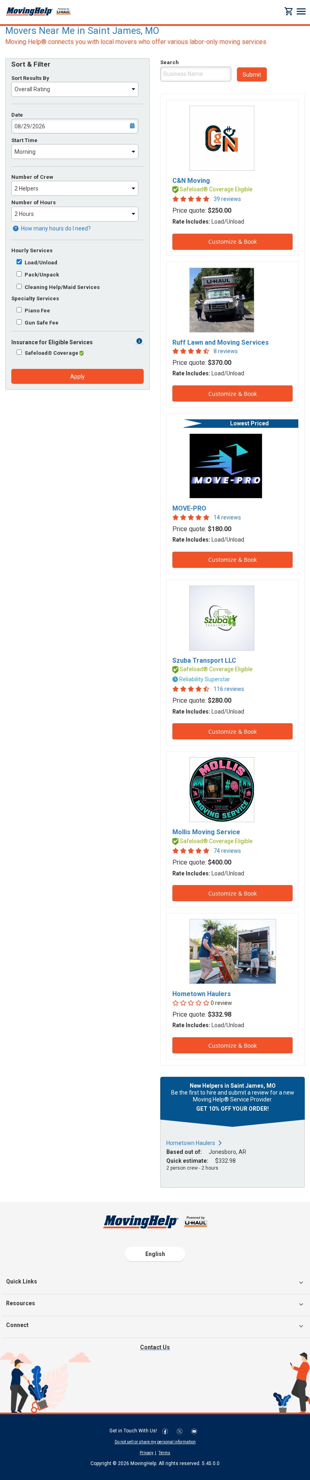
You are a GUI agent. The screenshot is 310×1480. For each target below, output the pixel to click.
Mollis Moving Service (206, 832)
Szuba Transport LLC (204, 660)
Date (17, 115)
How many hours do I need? (55, 228)
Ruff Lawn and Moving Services (220, 342)
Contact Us (155, 1347)
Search (169, 62)
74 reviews (227, 851)
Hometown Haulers (201, 994)
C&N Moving (191, 180)
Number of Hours (33, 202)
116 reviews (229, 689)
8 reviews (226, 351)
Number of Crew (32, 177)
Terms (164, 1453)
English (155, 1254)
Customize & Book (232, 241)
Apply (77, 376)
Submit (252, 74)
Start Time (24, 140)
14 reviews (227, 517)
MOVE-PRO (189, 508)
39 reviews (227, 199)
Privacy (146, 1453)
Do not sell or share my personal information (155, 1442)
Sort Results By (30, 78)
